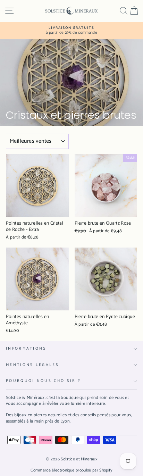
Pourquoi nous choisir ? (43, 381)
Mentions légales (32, 365)
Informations (26, 348)
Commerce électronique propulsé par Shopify (71, 470)
